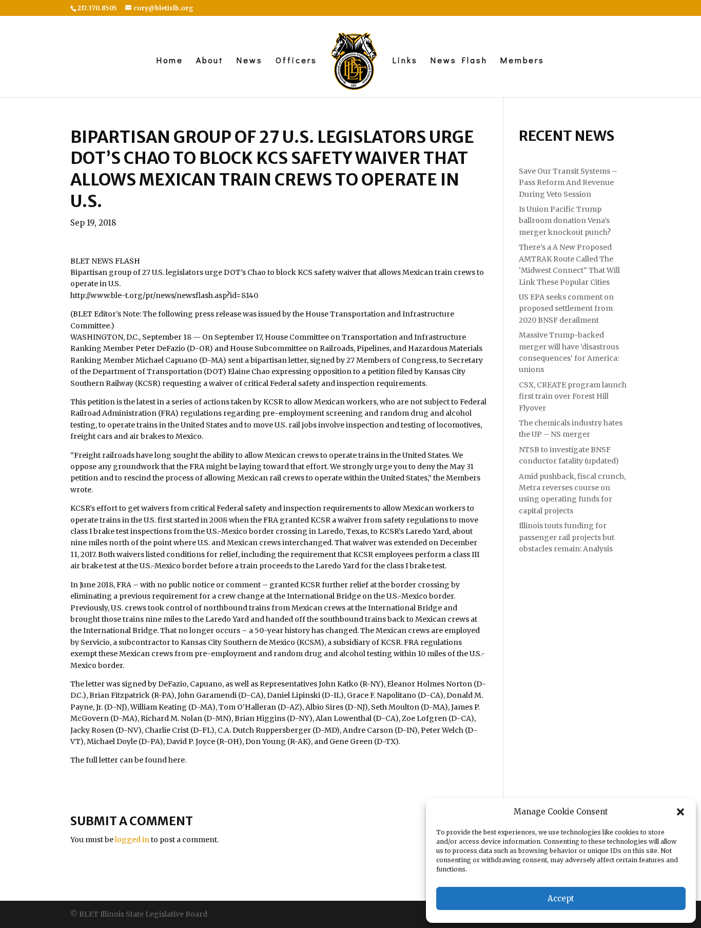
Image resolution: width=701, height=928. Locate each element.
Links (405, 61)
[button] (680, 812)
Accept (561, 898)
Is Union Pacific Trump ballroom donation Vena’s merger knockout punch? (565, 221)
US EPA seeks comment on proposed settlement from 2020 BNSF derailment (566, 308)
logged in (132, 839)
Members (522, 61)
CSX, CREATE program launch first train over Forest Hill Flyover (573, 396)
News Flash (459, 61)
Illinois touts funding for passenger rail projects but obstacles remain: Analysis (566, 537)
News (250, 61)
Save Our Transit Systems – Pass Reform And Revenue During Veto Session (568, 182)
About (210, 61)
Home (170, 61)
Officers (296, 61)
